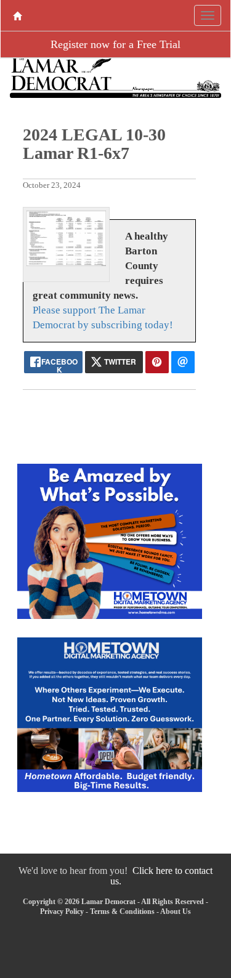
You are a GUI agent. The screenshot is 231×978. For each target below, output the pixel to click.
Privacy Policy (62, 911)
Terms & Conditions (122, 911)
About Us (175, 911)
